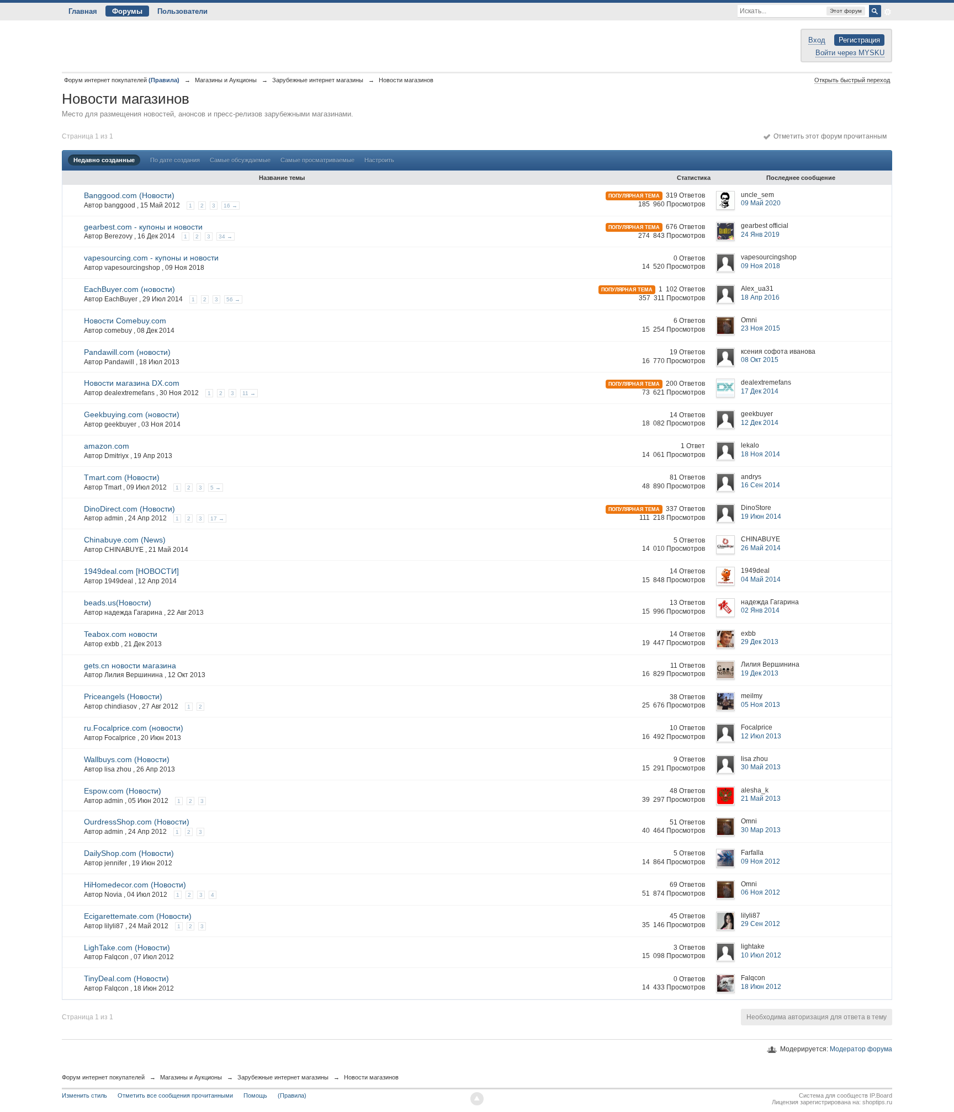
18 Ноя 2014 (760, 454)
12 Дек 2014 (759, 423)
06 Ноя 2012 (760, 892)
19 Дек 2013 (759, 673)
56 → (233, 299)
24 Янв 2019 (760, 234)
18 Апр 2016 (760, 297)
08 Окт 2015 (759, 360)
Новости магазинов (371, 1077)
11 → (249, 393)
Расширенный (887, 12)
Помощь (255, 1095)
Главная (82, 11)
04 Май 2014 (761, 579)
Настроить (379, 160)
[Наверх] (477, 1098)
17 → (217, 518)
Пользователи (182, 11)
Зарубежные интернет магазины (282, 1077)
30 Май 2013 (761, 767)
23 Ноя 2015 (760, 328)
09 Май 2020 (761, 203)
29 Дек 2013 (759, 642)
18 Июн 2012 (761, 987)
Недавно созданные (104, 160)
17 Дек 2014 (759, 391)
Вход (816, 40)
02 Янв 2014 (760, 610)
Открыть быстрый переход (852, 80)
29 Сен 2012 (760, 924)
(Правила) (292, 1095)
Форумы (127, 11)
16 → (230, 206)
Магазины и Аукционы (191, 1077)
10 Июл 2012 (761, 955)
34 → (225, 236)
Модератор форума (861, 1049)
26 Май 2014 (761, 548)
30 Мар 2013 (761, 830)
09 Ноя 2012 (760, 861)
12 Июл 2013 (761, 736)
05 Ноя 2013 (760, 705)
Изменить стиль (84, 1095)
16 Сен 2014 (760, 485)
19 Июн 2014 (761, 516)
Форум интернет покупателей (103, 1077)
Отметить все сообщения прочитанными (175, 1095)
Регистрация (859, 40)
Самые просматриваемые (317, 160)
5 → (215, 488)
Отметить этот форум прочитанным (828, 136)
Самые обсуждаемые (240, 160)
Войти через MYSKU (849, 53)
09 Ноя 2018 (760, 266)
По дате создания (175, 160)
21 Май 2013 (761, 798)
